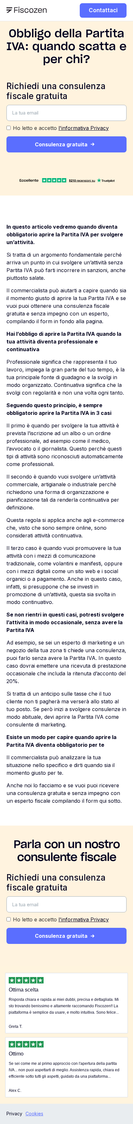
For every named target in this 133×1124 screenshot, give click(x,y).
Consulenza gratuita (61, 144)
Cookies (34, 1113)
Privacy (14, 1113)
